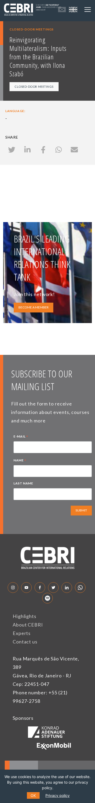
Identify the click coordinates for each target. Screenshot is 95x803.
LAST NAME (23, 483)
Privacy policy (57, 795)
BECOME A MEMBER (33, 307)
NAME (19, 461)
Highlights (24, 616)
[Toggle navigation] (87, 9)
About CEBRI (28, 625)
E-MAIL (20, 437)
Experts (22, 633)
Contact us (25, 642)
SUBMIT (81, 510)
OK (33, 795)
